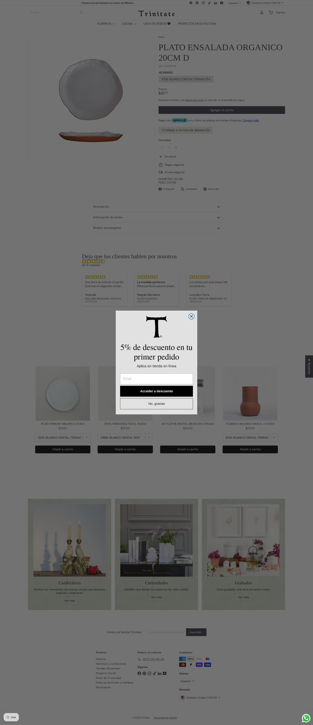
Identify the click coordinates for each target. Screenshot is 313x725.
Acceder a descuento (156, 391)
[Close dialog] (191, 316)
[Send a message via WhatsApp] (306, 718)
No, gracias (156, 404)
